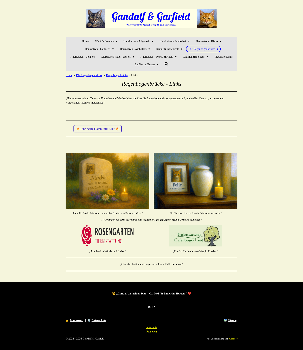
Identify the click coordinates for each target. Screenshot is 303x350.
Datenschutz (99, 320)
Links (134, 75)
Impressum (76, 320)
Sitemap (232, 320)
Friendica (151, 331)
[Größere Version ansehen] (107, 180)
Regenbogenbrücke (117, 75)
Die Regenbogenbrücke (89, 75)
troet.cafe (151, 327)
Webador (233, 338)
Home (69, 75)
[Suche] (166, 63)
